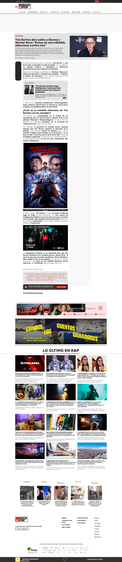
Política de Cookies (63, 544)
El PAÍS (45, 548)
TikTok (96, 521)
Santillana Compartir (65, 548)
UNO (54, 550)
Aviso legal (42, 544)
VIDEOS (22, 1)
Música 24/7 (44, 12)
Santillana (58, 548)
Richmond (44, 554)
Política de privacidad (51, 544)
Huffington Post (46, 550)
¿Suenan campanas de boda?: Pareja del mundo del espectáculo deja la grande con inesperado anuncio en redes (61, 504)
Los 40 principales (51, 548)
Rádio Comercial (88, 554)
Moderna (51, 554)
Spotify (96, 534)
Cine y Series (66, 527)
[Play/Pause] (65, 559)
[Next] (71, 559)
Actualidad (65, 12)
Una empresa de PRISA (32, 549)
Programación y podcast (95, 559)
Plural (57, 554)
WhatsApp (97, 537)
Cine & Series (75, 12)
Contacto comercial (22, 529)
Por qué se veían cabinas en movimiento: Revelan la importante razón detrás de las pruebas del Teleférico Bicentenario (27, 504)
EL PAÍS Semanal (73, 550)
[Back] (58, 559)
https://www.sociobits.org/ (33, 269)
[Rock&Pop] (24, 6)
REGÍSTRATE (103, 1)
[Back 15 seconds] (61, 559)
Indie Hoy (58, 263)
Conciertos (55, 12)
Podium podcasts (44, 552)
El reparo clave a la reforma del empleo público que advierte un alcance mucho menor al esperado (78, 503)
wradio (58, 550)
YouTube (96, 531)
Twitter (96, 529)
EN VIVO (18, 1)
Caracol (86, 548)
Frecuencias (81, 520)
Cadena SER (72, 548)
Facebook (97, 526)
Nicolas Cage (46, 124)
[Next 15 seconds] (68, 559)
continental (69, 550)
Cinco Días (64, 550)
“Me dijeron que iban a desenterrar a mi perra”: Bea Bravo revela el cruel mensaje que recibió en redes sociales (95, 504)
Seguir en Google (61, 287)
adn (81, 548)
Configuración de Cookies (76, 544)
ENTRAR (97, 1)
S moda (69, 554)
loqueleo (75, 554)
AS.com (77, 548)
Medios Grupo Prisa (32, 552)
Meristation (82, 554)
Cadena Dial (81, 550)
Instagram (97, 523)
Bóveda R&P (97, 12)
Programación (33, 12)
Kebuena (87, 550)
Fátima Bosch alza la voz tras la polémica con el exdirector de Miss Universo (44, 503)
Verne (77, 550)
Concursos (86, 12)
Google (96, 518)
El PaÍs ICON (64, 554)
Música (64, 518)
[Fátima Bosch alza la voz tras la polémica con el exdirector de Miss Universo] (44, 493)
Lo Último (22, 12)
